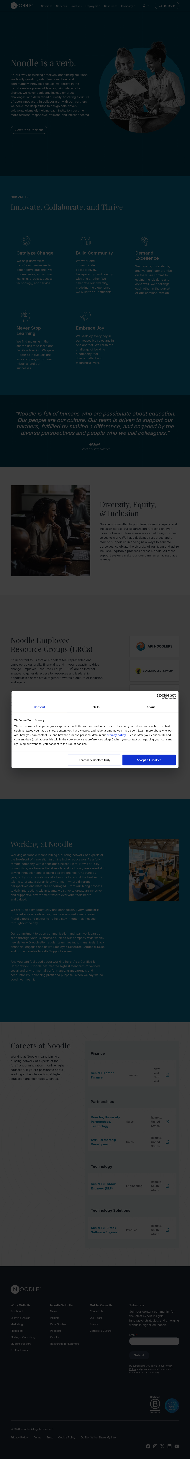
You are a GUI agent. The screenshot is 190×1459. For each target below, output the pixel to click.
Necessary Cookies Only (94, 759)
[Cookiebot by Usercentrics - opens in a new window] (159, 696)
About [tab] (151, 707)
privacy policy (116, 734)
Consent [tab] (39, 707)
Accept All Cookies (149, 759)
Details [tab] (95, 707)
